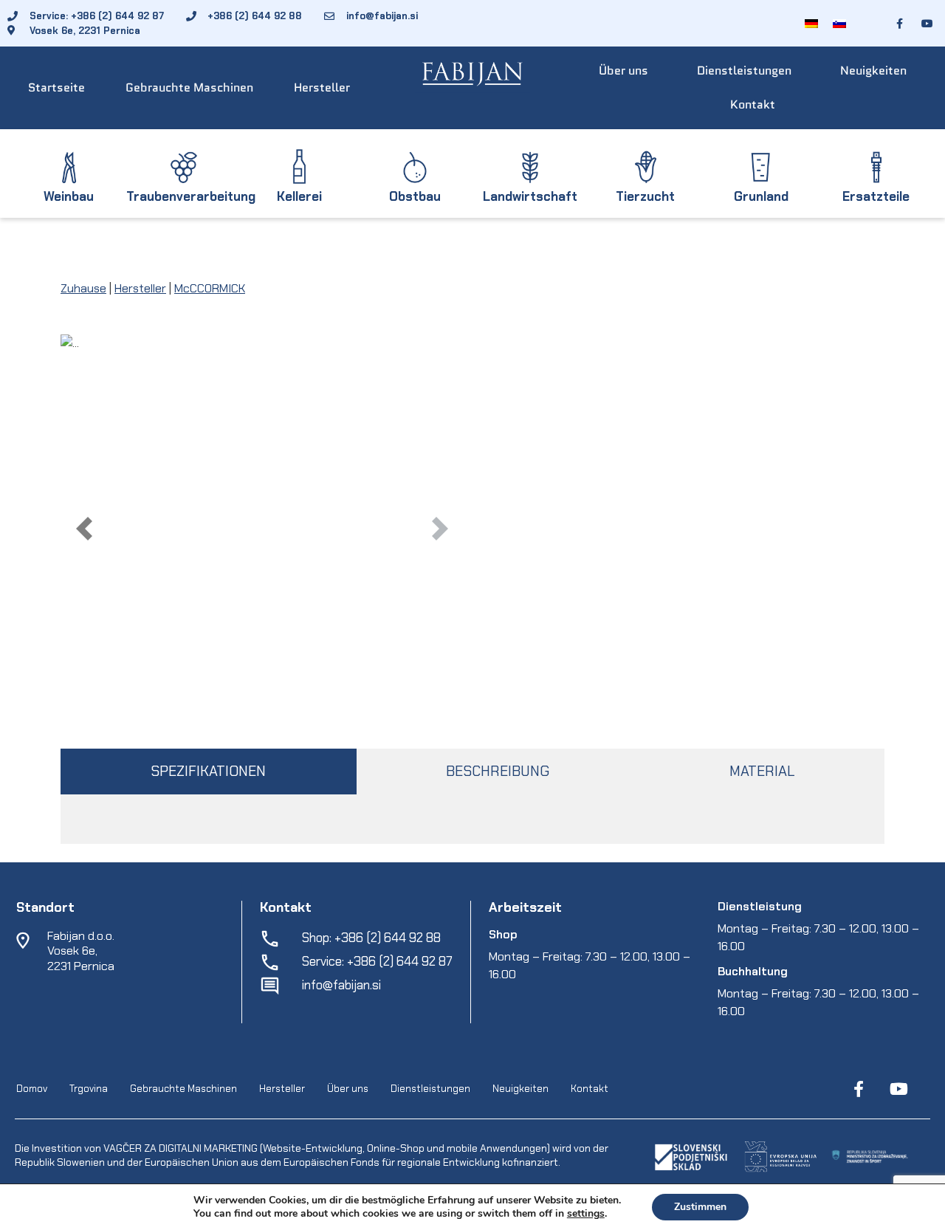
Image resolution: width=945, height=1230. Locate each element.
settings (586, 1213)
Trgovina (88, 1089)
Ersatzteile (876, 196)
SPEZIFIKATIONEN (208, 771)
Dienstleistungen (744, 70)
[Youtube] (898, 1089)
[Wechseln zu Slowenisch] (839, 23)
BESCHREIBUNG (497, 771)
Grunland (761, 196)
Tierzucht (645, 196)
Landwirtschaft (530, 196)
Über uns (623, 70)
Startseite (56, 87)
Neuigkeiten (873, 70)
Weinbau (69, 196)
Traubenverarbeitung (190, 196)
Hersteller (322, 87)
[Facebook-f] (858, 1089)
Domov (31, 1089)
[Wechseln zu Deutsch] (811, 23)
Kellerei (299, 196)
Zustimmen (700, 1207)
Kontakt (752, 104)
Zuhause (83, 288)
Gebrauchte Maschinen (189, 87)
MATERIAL (761, 771)
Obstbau (415, 196)
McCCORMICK (209, 288)
